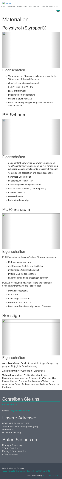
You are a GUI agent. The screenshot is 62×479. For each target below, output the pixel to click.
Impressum (22, 6)
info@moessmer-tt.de (19, 410)
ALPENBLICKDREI (51, 475)
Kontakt (11, 6)
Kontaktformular (9, 404)
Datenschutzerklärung (40, 6)
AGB (55, 6)
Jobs (3, 6)
